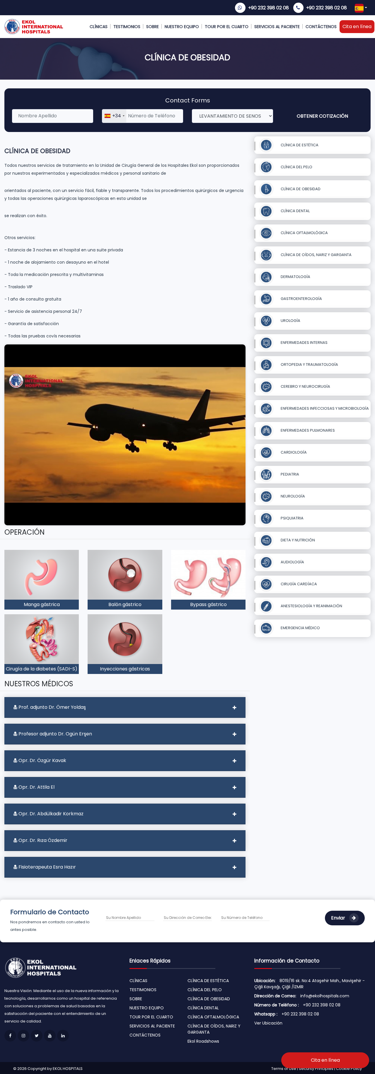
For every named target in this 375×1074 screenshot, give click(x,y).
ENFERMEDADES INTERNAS (304, 342)
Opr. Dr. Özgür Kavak (41, 760)
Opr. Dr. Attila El (35, 787)
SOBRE (152, 27)
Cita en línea (356, 26)
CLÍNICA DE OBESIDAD (300, 189)
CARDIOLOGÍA (293, 452)
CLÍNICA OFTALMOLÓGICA (304, 233)
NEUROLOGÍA (292, 496)
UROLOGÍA (290, 320)
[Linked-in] (63, 1036)
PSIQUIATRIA (292, 518)
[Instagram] (23, 1036)
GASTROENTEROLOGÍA (301, 298)
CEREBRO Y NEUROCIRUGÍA (305, 386)
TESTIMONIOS (126, 27)
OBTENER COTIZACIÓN (322, 116)
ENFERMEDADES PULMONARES (307, 430)
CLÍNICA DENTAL (295, 211)
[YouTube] (50, 1036)
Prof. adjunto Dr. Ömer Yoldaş (51, 707)
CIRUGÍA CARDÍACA (298, 584)
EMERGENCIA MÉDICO (300, 628)
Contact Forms (187, 100)
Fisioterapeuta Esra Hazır (46, 867)
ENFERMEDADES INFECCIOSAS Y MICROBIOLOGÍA (324, 408)
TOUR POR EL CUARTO (226, 27)
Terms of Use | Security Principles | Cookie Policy (316, 1068)
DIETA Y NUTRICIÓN (297, 540)
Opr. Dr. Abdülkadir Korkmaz (50, 813)
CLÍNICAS (99, 27)
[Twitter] (36, 1036)
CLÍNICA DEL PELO (296, 167)
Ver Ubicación (268, 1023)
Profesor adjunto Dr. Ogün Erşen (54, 733)
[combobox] (114, 116)
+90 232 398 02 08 (268, 7)
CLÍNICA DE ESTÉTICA (299, 145)
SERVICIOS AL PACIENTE (277, 27)
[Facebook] (10, 1036)
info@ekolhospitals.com (324, 996)
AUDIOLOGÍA (292, 562)
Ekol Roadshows (203, 1041)
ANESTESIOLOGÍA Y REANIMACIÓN (311, 606)
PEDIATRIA (289, 474)
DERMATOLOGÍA (295, 276)
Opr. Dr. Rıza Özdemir (42, 840)
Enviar (338, 918)
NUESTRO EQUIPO (182, 27)
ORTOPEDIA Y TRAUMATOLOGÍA (309, 364)
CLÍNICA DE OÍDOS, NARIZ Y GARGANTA (316, 255)
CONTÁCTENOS (321, 27)
